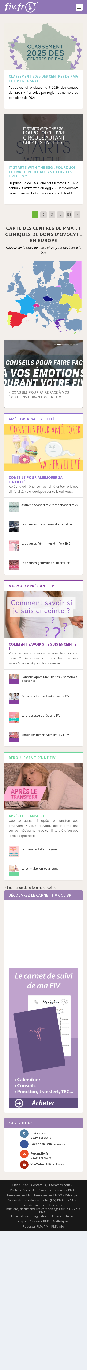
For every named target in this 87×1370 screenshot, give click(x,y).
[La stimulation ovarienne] (14, 870)
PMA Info (57, 1226)
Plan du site (20, 1185)
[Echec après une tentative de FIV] (14, 698)
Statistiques (61, 1221)
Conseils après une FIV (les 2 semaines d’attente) (49, 679)
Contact (36, 1185)
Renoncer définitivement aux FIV (45, 735)
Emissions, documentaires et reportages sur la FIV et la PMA (42, 1210)
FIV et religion (20, 1216)
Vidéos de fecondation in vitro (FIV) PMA (36, 1200)
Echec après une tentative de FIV (45, 696)
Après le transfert (27, 816)
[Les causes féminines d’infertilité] (14, 545)
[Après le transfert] (43, 786)
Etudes (69, 1216)
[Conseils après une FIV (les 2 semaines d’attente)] (14, 679)
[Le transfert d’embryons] (14, 851)
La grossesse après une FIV (40, 715)
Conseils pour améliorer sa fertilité (36, 479)
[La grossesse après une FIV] (14, 717)
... (60, 214)
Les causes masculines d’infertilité (46, 524)
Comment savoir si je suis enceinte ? (42, 646)
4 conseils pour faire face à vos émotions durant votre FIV (39, 394)
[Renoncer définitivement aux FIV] (14, 737)
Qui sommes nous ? (58, 1185)
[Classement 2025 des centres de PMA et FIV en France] (43, 46)
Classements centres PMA (57, 1190)
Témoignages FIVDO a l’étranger (56, 1195)
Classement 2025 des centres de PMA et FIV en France (43, 78)
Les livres (55, 1205)
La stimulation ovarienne (39, 868)
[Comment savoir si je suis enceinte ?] (43, 614)
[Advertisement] (43, 932)
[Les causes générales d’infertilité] (14, 565)
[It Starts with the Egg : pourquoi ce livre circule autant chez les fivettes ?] (43, 137)
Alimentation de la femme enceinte (30, 887)
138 (68, 214)
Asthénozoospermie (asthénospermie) (49, 505)
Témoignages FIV (18, 1195)
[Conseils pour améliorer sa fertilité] (43, 447)
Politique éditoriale (22, 1190)
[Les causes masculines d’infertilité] (14, 526)
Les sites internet (34, 1205)
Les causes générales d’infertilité (45, 563)
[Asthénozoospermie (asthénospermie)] (14, 507)
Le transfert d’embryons (39, 849)
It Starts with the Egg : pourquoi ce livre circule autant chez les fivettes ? (42, 172)
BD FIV (71, 1200)
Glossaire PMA (40, 1221)
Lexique (21, 1221)
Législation (40, 1216)
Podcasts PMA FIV (35, 1226)
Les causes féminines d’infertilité (45, 543)
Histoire (56, 1216)
